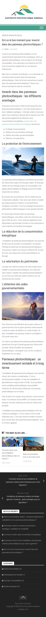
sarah (6, 49)
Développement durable (13, 575)
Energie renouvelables (12, 35)
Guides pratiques (10, 586)
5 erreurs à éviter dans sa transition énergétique (22, 534)
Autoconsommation (11, 569)
